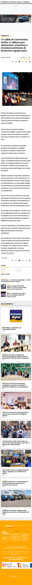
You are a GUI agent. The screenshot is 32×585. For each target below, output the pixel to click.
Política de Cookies (25, 539)
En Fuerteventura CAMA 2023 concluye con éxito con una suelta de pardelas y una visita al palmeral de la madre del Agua (16, 442)
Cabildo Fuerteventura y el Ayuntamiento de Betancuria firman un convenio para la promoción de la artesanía (15, 483)
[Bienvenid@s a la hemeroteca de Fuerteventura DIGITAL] (16, 316)
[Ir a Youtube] (22, 525)
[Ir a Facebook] (15, 525)
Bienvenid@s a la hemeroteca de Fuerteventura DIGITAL (11, 328)
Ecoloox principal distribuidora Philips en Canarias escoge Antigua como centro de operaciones (16, 287)
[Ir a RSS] (25, 525)
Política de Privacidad (25, 535)
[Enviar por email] (12, 61)
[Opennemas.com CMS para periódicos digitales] (16, 576)
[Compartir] (16, 61)
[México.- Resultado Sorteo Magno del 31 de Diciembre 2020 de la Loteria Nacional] (3, 294)
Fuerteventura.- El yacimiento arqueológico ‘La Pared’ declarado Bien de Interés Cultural (16, 280)
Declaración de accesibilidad (16, 539)
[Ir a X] (17, 525)
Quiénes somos (4, 538)
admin (3, 359)
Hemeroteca (5, 35)
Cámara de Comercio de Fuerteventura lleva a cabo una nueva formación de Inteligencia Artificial (15, 414)
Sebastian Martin (6, 57)
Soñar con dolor (5, 274)
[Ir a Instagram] (20, 525)
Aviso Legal (15, 534)
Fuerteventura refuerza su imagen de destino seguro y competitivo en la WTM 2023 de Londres (15, 471)
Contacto (4, 542)
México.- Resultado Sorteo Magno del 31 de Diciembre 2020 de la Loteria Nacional (16, 295)
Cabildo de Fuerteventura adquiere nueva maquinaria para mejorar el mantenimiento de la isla (15, 512)
